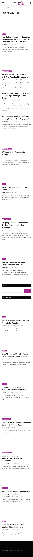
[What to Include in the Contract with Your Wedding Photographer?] (16, 64)
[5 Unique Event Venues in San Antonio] (16, 141)
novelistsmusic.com (7, 552)
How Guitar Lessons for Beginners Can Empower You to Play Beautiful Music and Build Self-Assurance (16, 39)
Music (4, 33)
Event (4, 521)
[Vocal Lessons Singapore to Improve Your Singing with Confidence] (16, 445)
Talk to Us (11, 546)
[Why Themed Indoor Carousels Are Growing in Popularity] (16, 480)
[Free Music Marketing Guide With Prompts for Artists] (16, 310)
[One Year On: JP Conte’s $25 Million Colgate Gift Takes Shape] (16, 412)
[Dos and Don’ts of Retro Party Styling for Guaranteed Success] (16, 376)
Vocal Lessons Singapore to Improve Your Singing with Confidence (13, 458)
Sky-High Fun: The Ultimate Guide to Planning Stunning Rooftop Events (15, 95)
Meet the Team (20, 546)
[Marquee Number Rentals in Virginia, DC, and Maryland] (16, 514)
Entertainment (6, 71)
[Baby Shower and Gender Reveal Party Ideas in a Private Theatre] (16, 343)
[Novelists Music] (16, 3)
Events (4, 350)
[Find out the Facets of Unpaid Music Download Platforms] (16, 251)
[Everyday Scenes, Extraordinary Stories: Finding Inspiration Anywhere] (16, 212)
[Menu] (3, 3)
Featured (5, 488)
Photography (6, 219)
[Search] (30, 3)
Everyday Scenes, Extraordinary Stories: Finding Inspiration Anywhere (15, 225)
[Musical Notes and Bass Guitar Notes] (16, 176)
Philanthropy (6, 419)
